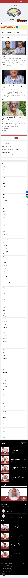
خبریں (4, 83)
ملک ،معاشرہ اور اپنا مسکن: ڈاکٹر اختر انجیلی (7, 146)
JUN (4, 192)
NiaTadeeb (5, 200)
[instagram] (13, 6)
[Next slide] (26, 1)
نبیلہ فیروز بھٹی (4, 406)
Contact (21, 565)
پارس (3, 259)
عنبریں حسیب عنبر (5, 386)
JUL (4, 189)
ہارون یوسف (4, 414)
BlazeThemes (7, 573)
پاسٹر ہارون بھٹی (5, 268)
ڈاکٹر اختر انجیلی (4, 307)
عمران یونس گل (4, 383)
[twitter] (15, 6)
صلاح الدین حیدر (5, 372)
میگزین (4, 400)
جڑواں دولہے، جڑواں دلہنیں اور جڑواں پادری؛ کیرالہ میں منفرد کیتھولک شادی (12, 149)
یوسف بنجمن (4, 434)
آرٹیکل (4, 53)
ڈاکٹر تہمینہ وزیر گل (5, 316)
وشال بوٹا (4, 423)
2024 (4, 166)
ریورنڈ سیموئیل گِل (5, 338)
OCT (4, 206)
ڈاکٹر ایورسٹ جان (5, 310)
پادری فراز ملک (4, 257)
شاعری (4, 361)
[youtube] (17, 6)
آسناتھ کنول (4, 220)
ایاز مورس (4, 242)
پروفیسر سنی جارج (5, 274)
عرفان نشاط (4, 378)
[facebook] (11, 6)
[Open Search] (24, 23)
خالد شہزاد (4, 302)
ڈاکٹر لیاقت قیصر (5, 327)
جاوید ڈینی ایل (4, 288)
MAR (4, 195)
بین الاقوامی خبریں (5, 248)
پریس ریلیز (4, 285)
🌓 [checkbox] (3, 574)
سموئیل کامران (4, 352)
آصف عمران (4, 223)
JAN (4, 186)
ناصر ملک (4, 403)
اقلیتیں (4, 231)
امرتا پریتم (4, 237)
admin (4, 58)
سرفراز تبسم (4, 350)
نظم (3, 409)
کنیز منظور (4, 395)
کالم (3, 389)
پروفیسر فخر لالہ (4, 279)
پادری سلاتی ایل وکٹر (5, 254)
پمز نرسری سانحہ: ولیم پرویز (6, 143)
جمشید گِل (4, 296)
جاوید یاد (4, 293)
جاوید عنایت (4, 290)
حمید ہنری (4, 299)
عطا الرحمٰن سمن (4, 381)
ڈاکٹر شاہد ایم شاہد (5, 321)
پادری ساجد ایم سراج (5, 251)
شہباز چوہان (4, 364)
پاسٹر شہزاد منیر (4, 262)
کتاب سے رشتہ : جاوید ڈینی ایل (19, 1)
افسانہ (3, 228)
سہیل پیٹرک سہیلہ (5, 358)
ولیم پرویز (4, 426)
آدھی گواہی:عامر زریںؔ (5, 56)
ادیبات (4, 217)
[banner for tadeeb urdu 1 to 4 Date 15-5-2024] (14, 27)
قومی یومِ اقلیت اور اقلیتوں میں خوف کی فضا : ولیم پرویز (17, 477)
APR (4, 175)
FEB (4, 183)
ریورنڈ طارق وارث (5, 341)
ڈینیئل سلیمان (4, 330)
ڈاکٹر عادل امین (4, 324)
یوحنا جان (4, 431)
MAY (4, 197)
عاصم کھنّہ (4, 375)
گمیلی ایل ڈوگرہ (4, 398)
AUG (4, 178)
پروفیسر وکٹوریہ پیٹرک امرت (6, 282)
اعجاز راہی (4, 226)
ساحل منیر (4, 344)
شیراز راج (4, 369)
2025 (4, 169)
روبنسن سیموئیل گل (5, 333)
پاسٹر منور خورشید (5, 265)
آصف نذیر (4, 214)
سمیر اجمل (4, 355)
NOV (4, 203)
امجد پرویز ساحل (5, 234)
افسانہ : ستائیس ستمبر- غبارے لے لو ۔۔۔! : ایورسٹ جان (9, 155)
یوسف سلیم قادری (5, 437)
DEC (4, 180)
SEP (3, 209)
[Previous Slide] (24, 1)
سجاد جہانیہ (4, 347)
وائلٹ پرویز (4, 417)
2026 (4, 172)
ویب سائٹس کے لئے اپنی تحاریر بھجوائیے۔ (21, 563)
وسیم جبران (4, 420)
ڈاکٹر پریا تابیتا (4, 313)
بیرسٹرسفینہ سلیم (5, 245)
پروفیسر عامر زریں (7, 53)
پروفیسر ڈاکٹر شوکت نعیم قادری (6, 271)
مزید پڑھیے (3, 68)
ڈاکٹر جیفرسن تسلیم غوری (6, 319)
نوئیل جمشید (4, 412)
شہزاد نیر (4, 366)
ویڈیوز (3, 429)
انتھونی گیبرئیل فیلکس (5, 240)
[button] (27, 192)
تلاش (16, 138)
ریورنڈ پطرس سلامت (5, 336)
